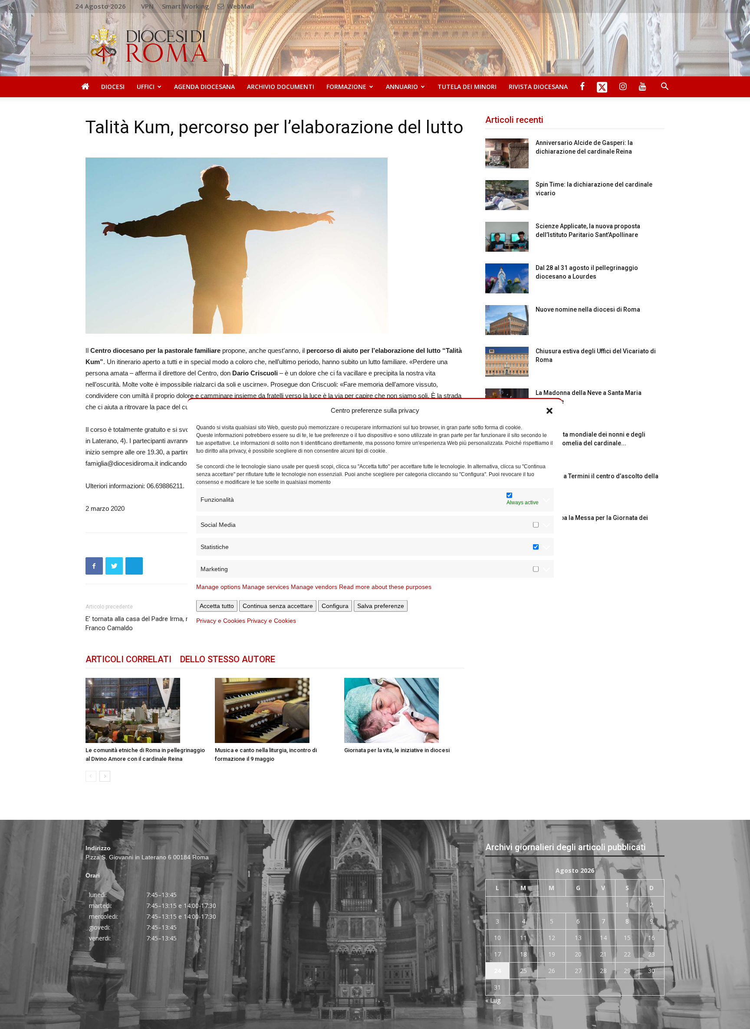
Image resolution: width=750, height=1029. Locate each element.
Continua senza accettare (278, 605)
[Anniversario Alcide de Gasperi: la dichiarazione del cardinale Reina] (507, 153)
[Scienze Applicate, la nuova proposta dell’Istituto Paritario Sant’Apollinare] (507, 237)
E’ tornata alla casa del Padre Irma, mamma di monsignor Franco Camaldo (167, 623)
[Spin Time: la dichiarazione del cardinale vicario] (507, 195)
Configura (335, 605)
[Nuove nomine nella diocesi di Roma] (507, 320)
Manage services (265, 586)
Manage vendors (314, 586)
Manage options (218, 586)
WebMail (239, 6)
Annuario (402, 86)
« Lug (492, 1000)
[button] (549, 410)
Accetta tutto (217, 605)
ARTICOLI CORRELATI (128, 659)
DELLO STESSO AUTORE (227, 659)
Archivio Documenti (280, 86)
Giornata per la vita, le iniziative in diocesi (397, 750)
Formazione (346, 86)
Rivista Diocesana (538, 86)
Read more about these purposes (385, 586)
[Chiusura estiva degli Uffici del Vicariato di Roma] (507, 362)
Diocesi (113, 86)
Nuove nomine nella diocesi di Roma (588, 309)
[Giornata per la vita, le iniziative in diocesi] (404, 710)
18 (523, 954)
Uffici (146, 86)
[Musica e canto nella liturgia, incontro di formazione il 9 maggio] (275, 710)
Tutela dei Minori (467, 86)
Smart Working (185, 6)
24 (497, 971)
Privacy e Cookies (220, 620)
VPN (147, 6)
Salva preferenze (380, 605)
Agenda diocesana (204, 86)
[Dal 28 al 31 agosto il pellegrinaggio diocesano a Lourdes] (507, 278)
